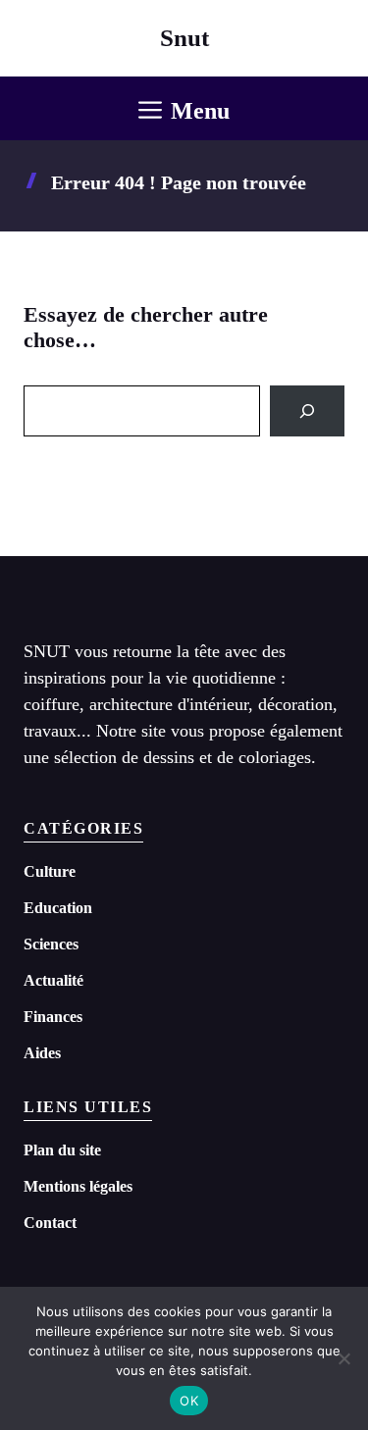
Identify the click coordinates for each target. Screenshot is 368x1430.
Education (58, 907)
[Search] (307, 410)
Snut (184, 38)
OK (189, 1400)
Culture (50, 871)
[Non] (343, 1358)
